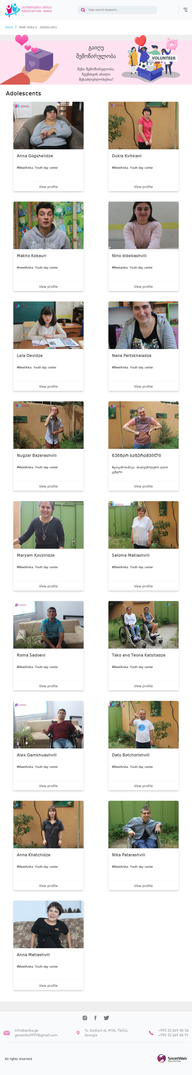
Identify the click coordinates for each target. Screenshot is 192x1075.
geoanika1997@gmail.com (36, 1035)
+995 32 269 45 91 (173, 1035)
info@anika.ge (26, 1030)
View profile (48, 187)
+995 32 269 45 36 (173, 1030)
